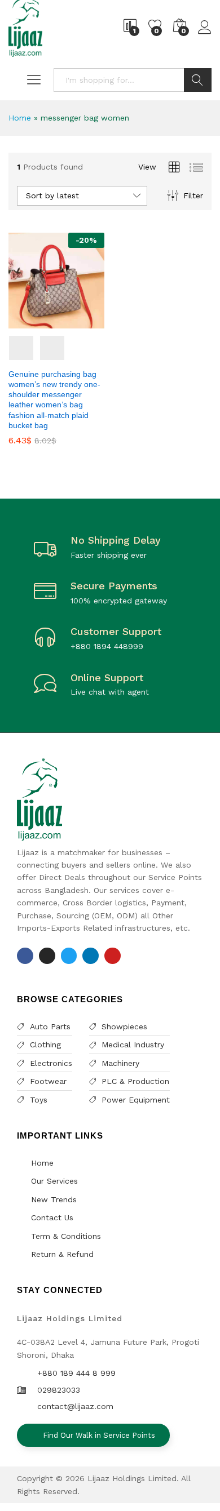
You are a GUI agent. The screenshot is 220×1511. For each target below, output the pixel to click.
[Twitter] (69, 956)
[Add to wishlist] (67, 321)
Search (198, 80)
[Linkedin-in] (90, 956)
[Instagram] (47, 956)
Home (19, 117)
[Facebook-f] (25, 956)
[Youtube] (112, 956)
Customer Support (116, 631)
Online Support (107, 677)
